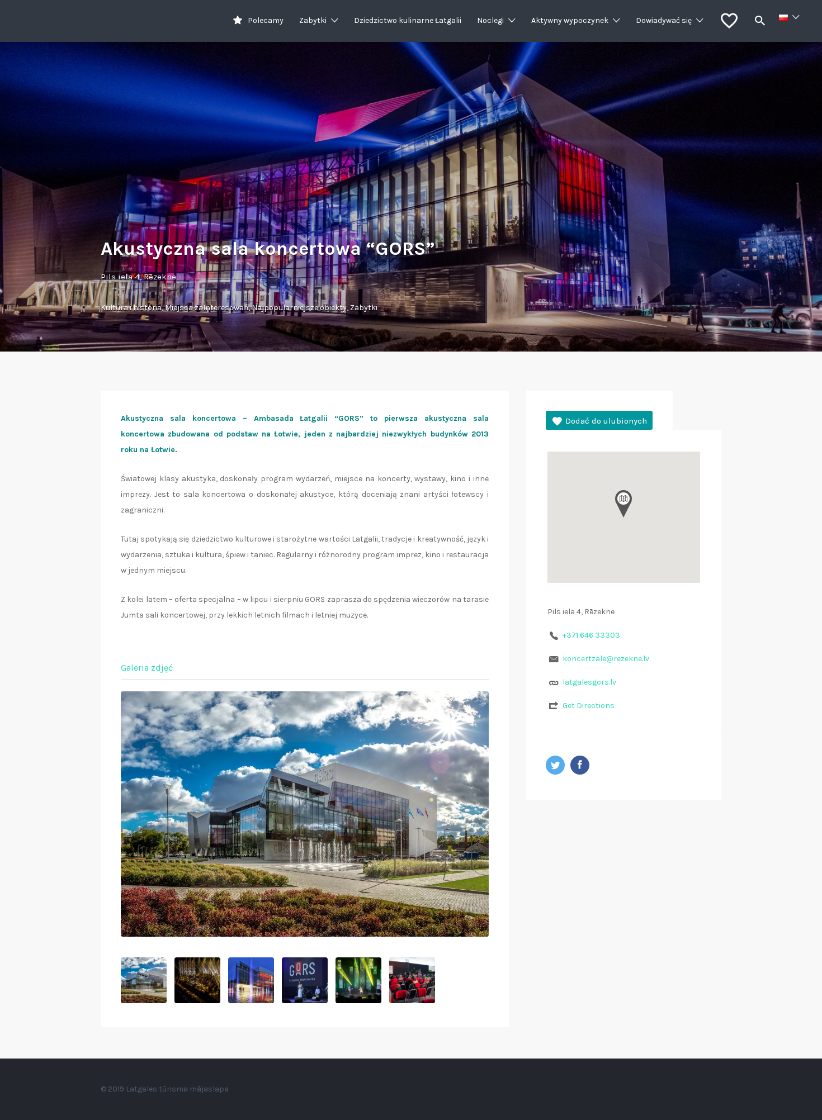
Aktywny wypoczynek (569, 20)
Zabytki (313, 20)
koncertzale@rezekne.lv (606, 658)
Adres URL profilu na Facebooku (579, 765)
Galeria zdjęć (147, 667)
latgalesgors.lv (589, 682)
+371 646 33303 (591, 635)
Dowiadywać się (664, 20)
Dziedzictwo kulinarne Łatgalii (407, 20)
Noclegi (490, 20)
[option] (305, 814)
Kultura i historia (131, 307)
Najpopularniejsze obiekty (299, 307)
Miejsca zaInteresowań (206, 307)
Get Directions (589, 705)
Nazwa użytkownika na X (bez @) (555, 765)
